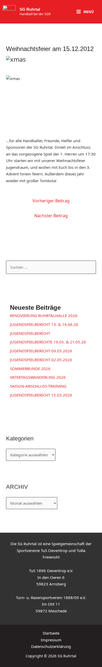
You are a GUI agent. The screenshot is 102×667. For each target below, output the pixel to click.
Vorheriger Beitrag (51, 201)
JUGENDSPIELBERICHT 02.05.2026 (41, 359)
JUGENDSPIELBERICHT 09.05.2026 (41, 350)
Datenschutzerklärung (51, 646)
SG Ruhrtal (30, 9)
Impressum (51, 639)
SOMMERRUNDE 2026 (30, 368)
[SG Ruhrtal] (9, 11)
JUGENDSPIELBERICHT (30, 333)
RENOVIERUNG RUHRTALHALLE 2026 (43, 315)
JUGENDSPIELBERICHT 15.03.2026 (41, 395)
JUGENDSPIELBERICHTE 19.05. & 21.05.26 (48, 341)
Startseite (51, 633)
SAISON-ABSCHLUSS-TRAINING (38, 386)
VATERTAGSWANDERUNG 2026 (38, 377)
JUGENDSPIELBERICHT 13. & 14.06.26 (44, 324)
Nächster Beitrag (51, 215)
